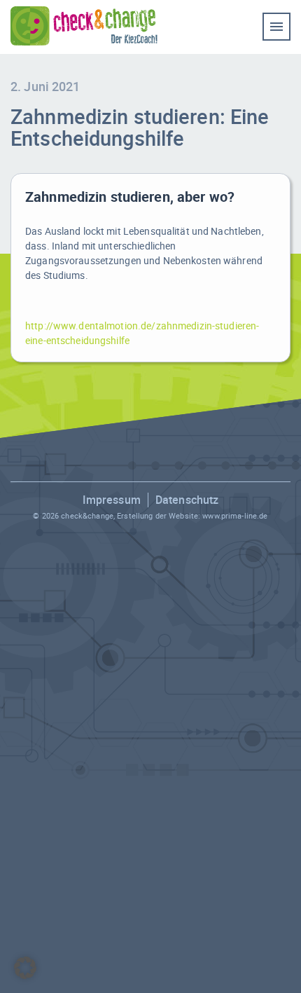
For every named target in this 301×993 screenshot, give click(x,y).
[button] (25, 968)
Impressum (112, 499)
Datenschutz (186, 499)
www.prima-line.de (234, 515)
